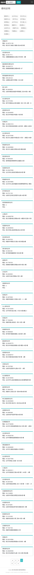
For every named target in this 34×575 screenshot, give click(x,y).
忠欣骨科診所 (6, 52)
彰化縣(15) (23, 22)
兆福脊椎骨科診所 (7, 491)
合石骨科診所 (6, 433)
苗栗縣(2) (6, 22)
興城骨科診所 (6, 145)
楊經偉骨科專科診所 (8, 64)
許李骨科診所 (6, 191)
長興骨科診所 (6, 352)
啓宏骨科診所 (6, 156)
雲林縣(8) (6, 25)
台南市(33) (7, 28)
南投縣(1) (22, 25)
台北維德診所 (6, 375)
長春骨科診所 (6, 329)
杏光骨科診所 (6, 99)
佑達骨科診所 (6, 168)
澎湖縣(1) (6, 34)
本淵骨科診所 (6, 502)
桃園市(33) (7, 19)
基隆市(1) (6, 16)
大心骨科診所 (6, 306)
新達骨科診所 (6, 514)
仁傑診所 (4, 468)
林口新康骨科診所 (7, 399)
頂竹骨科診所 (6, 249)
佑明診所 (4, 295)
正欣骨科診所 (6, 479)
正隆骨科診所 (6, 525)
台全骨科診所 (6, 456)
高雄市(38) (16, 28)
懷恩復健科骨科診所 (8, 75)
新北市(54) (23, 16)
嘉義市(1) (14, 25)
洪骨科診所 (5, 364)
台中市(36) (15, 22)
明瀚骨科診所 (6, 179)
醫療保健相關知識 (22, 569)
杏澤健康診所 (6, 422)
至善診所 (4, 318)
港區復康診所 (6, 445)
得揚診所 (4, 537)
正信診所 (4, 272)
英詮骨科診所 (6, 237)
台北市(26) (15, 16)
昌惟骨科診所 (6, 110)
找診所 (3, 2)
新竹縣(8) (23, 19)
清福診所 (4, 41)
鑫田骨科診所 (6, 387)
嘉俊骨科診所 (6, 341)
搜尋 (18, 2)
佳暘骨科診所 (6, 410)
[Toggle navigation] (32, 2)
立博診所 (4, 214)
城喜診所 (4, 260)
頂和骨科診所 (6, 549)
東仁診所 (4, 87)
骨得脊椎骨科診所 (7, 202)
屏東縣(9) (23, 28)
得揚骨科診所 (6, 283)
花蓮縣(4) (14, 31)
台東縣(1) (22, 31)
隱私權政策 (16, 569)
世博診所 (4, 122)
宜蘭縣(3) (6, 31)
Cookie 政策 (11, 569)
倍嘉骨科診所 (6, 225)
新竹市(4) (15, 19)
